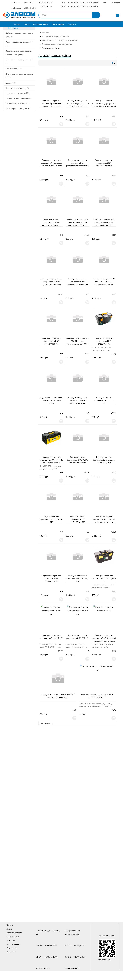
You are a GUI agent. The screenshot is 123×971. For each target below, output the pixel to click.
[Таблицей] (49, 63)
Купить (61, 124)
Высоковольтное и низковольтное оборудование (19, 53)
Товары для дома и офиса (18, 98)
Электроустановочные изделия (19, 44)
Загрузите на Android (104, 959)
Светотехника (14, 69)
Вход (105, 2)
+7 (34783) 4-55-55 (45, 2)
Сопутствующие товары (18, 109)
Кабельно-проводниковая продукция (19, 35)
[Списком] (45, 63)
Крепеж (11, 83)
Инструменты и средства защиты (19, 76)
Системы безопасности (17, 88)
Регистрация (115, 2)
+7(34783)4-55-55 (43, 968)
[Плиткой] (41, 63)
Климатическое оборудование (19, 62)
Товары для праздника (17, 103)
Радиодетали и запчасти (17, 93)
